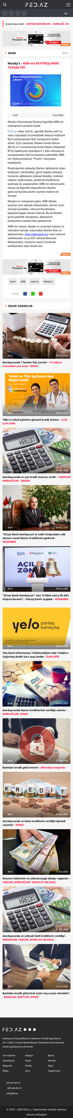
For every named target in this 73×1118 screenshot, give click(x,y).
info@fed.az (12, 1093)
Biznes (51, 1055)
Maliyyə (29, 1055)
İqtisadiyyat (8, 1060)
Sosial (28, 1060)
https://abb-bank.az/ (36, 234)
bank (13, 281)
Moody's (48, 281)
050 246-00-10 (14, 1088)
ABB (23, 281)
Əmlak (28, 1065)
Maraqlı (52, 1060)
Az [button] (66, 13)
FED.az (12, 131)
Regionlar (7, 1065)
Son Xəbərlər (9, 1055)
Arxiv (27, 1070)
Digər (50, 1065)
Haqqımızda (54, 1070)
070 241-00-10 (13, 1082)
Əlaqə (5, 1070)
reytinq (34, 281)
